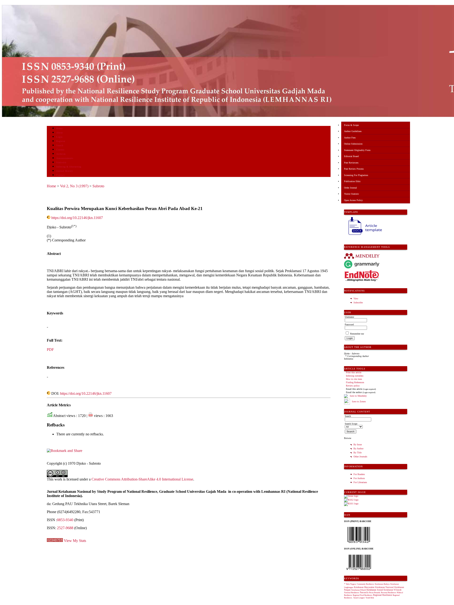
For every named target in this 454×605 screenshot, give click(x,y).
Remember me (357, 333)
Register (60, 141)
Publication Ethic (352, 181)
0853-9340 (65, 520)
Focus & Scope (351, 125)
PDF (50, 350)
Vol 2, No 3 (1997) (74, 186)
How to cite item (354, 379)
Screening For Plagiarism (356, 175)
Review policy (353, 385)
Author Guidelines (353, 131)
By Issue (358, 444)
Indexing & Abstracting (68, 166)
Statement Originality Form (357, 150)
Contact (60, 175)
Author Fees (350, 137)
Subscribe (358, 302)
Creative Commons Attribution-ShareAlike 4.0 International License (142, 479)
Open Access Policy (353, 200)
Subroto (98, 186)
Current (60, 149)
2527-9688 (65, 528)
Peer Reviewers (351, 162)
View (356, 298)
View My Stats (75, 541)
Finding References (355, 382)
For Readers (359, 474)
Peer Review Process (354, 168)
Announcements (64, 158)
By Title (358, 452)
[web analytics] (55, 541)
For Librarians (360, 482)
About (59, 132)
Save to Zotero (358, 401)
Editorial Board (351, 156)
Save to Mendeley (358, 396)
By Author (358, 448)
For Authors (359, 478)
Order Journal (350, 187)
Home (59, 128)
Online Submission (353, 143)
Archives (60, 154)
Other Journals (360, 456)
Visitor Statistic (351, 194)
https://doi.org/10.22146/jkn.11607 (77, 218)
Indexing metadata (354, 375)
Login (59, 137)
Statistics (61, 162)
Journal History (64, 171)
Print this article (353, 372)
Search (59, 145)
